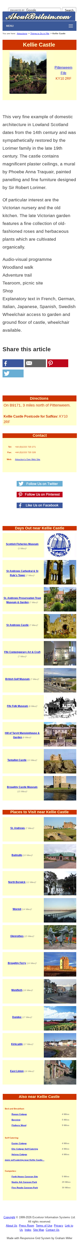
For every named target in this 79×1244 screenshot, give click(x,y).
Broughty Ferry (17, 963)
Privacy (58, 1225)
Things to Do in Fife (39, 33)
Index (28, 1229)
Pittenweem (63, 67)
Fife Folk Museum (17, 706)
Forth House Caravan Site (25, 1176)
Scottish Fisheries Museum (22, 544)
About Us (11, 1225)
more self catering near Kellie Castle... (24, 1160)
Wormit (17, 909)
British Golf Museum (17, 679)
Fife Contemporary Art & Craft (22, 652)
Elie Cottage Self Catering (25, 1149)
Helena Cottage (19, 1154)
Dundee (16, 1017)
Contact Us (52, 1229)
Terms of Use (44, 1225)
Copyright (9, 1217)
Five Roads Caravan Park (25, 1187)
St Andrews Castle (17, 625)
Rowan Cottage (19, 1114)
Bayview (16, 1120)
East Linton (17, 1071)
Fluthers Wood (19, 1125)
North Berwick (16, 882)
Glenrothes (17, 936)
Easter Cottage (19, 1143)
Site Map (38, 1229)
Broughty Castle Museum (22, 787)
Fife (63, 73)
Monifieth (16, 990)
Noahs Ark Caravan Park (24, 1182)
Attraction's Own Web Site (27, 459)
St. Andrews (17, 828)
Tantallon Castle (17, 760)
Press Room (26, 1225)
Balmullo (17, 855)
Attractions (22, 33)
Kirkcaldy (17, 1044)
